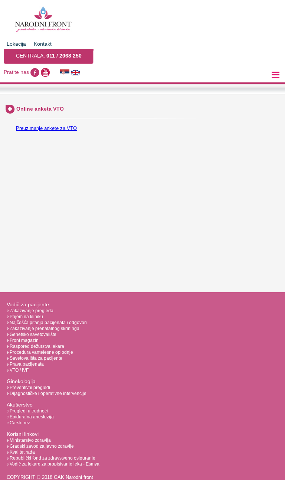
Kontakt (43, 44)
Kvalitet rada (22, 452)
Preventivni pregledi (29, 387)
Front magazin (24, 340)
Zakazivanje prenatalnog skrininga (44, 328)
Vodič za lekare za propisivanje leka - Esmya (54, 464)
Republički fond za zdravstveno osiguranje (52, 458)
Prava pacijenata (26, 364)
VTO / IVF (19, 370)
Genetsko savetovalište (32, 334)
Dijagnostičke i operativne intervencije (47, 393)
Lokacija (16, 44)
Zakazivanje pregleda (31, 310)
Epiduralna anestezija (31, 416)
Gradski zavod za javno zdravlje (41, 446)
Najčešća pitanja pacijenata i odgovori (48, 322)
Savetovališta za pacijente (35, 358)
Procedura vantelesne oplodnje (41, 352)
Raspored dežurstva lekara (36, 346)
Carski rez (19, 422)
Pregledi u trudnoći (28, 411)
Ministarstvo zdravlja (30, 440)
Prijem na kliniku (26, 316)
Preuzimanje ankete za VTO (46, 128)
